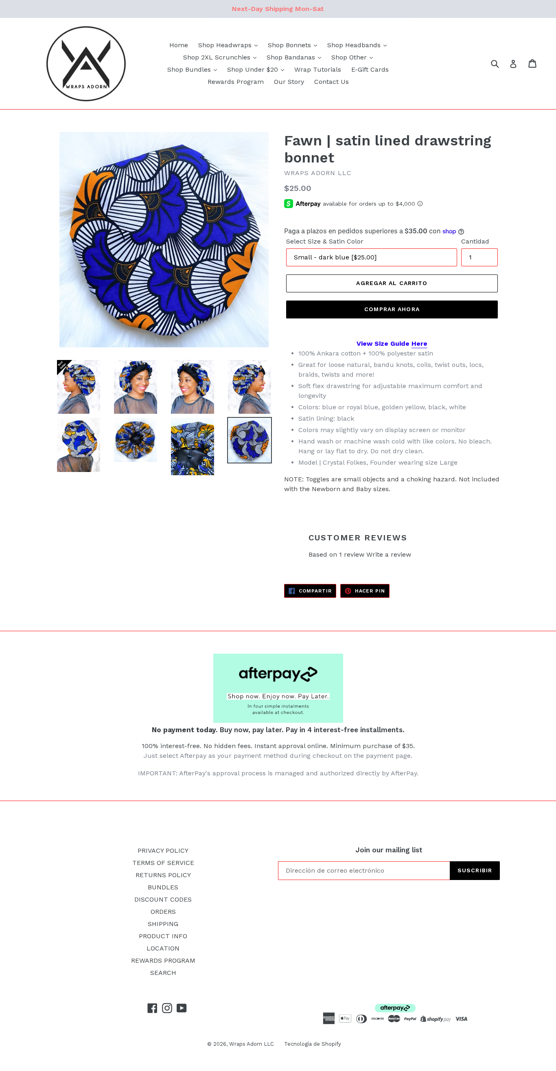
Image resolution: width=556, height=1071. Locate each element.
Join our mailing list (388, 850)
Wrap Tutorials (317, 69)
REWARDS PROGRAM (163, 960)
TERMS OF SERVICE (163, 863)
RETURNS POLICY (163, 875)
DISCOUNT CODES (163, 899)
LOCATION (163, 948)
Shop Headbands (355, 45)
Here (419, 343)
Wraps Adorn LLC (251, 1044)
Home (178, 45)
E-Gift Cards (370, 69)
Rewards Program (236, 82)
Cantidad (475, 241)
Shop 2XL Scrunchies (217, 57)
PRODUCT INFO (163, 936)
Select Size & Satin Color (324, 241)
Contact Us (331, 82)
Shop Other (350, 57)
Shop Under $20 (253, 69)
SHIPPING (163, 924)
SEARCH (163, 973)
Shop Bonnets (290, 45)
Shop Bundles (190, 69)
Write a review (388, 554)
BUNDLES (163, 887)
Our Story (289, 82)
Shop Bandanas (292, 57)
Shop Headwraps (226, 45)
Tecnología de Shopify (312, 1044)
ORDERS (163, 911)
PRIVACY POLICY (163, 850)
